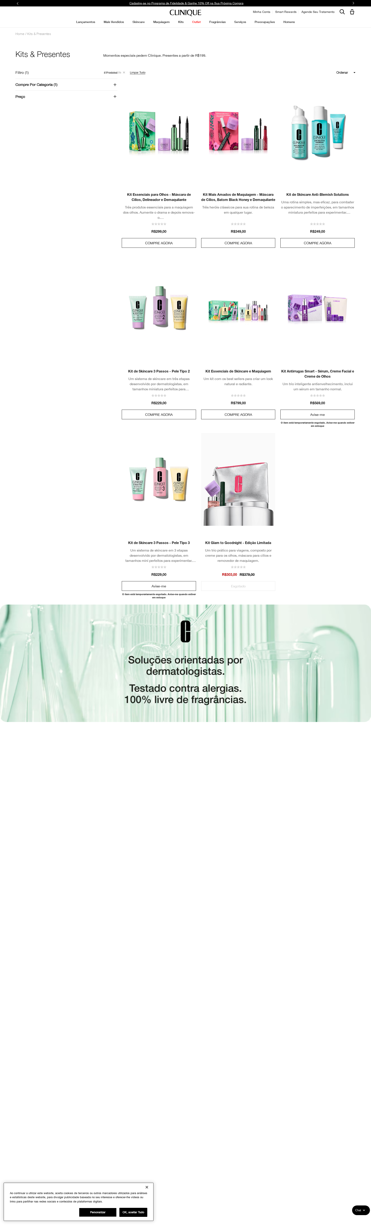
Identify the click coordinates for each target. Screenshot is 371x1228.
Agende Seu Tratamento (318, 12)
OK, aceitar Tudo (133, 1212)
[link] (159, 131)
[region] (78, 1201)
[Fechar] (147, 1187)
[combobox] (327, 73)
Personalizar (98, 1212)
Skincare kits (113, 72)
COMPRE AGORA (159, 243)
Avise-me (317, 414)
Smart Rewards (285, 12)
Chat (358, 1210)
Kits (181, 22)
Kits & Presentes (39, 34)
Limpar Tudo (137, 72)
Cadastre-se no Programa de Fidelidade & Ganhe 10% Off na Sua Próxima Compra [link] (186, 3)
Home (19, 34)
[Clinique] (185, 13)
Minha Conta (261, 12)
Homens (289, 22)
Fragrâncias (217, 22)
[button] (353, 12)
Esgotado (238, 586)
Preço (20, 96)
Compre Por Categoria (35, 84)
